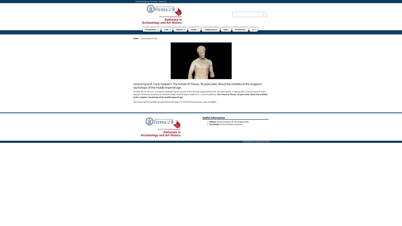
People (194, 29)
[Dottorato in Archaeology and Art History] (167, 14)
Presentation (151, 29)
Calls (166, 29)
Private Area (240, 29)
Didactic (179, 29)
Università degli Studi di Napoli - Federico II (150, 2)
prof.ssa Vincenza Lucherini (231, 124)
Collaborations (211, 29)
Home (135, 38)
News (226, 29)
